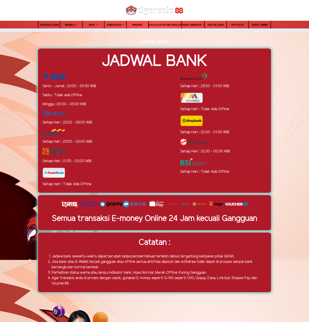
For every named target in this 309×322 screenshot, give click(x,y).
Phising (137, 24)
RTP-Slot (237, 24)
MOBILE (70, 24)
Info (92, 24)
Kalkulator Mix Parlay (165, 24)
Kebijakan (114, 24)
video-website (192, 24)
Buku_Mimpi (260, 24)
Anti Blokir (215, 24)
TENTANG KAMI (49, 24)
